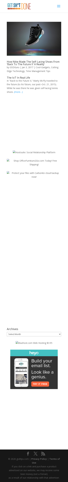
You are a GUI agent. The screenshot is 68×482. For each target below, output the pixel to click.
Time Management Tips (38, 71)
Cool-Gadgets (43, 67)
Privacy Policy (39, 458)
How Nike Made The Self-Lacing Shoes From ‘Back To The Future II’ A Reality (33, 63)
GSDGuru (14, 67)
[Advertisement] (33, 123)
